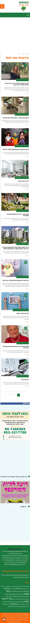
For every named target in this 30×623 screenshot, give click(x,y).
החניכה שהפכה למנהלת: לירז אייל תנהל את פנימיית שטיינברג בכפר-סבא (17, 84)
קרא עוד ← (26, 93)
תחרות (13, 606)
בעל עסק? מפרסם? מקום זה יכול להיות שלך (14, 477)
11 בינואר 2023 (25, 309)
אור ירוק (17, 586)
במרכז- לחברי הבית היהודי (20, 620)
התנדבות (22, 591)
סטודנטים (26, 599)
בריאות (18, 588)
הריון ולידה (13, 588)
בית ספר (3, 586)
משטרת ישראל (22, 596)
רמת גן (20, 618)
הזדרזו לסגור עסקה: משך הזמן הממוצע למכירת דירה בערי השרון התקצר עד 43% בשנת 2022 (15, 248)
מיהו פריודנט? (25, 379)
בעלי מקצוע (22, 588)
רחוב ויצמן (19, 604)
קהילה (14, 601)
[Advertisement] (15, 33)
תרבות (10, 606)
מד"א (14, 594)
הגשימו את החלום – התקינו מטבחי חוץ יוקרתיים (16, 118)
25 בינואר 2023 (25, 114)
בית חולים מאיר (8, 586)
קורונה (10, 601)
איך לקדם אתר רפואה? (22, 313)
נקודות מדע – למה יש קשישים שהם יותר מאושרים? (18, 214)
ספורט (23, 599)
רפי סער (14, 604)
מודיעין (18, 616)
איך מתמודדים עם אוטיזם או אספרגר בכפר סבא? (15, 280)
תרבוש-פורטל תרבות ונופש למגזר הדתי (15, 613)
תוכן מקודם (18, 114)
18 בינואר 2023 (25, 210)
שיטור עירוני (8, 604)
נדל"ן (14, 596)
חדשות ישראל (18, 622)
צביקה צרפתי (18, 601)
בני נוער (27, 588)
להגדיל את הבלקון (23, 181)
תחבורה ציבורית (19, 606)
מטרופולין (11, 594)
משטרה (27, 596)
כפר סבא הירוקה (20, 594)
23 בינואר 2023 (25, 177)
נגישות (17, 596)
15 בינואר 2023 (25, 243)
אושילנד (14, 586)
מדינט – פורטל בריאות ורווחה (11, 616)
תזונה (24, 606)
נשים (7, 596)
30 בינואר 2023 (25, 79)
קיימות (7, 601)
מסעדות (6, 594)
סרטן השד (19, 599)
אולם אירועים (22, 586)
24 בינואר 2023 (24, 145)
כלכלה (11, 591)
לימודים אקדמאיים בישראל (7, 620)
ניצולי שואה (10, 596)
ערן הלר (18, 79)
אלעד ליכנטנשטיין (17, 309)
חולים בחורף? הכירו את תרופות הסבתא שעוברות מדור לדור (16, 347)
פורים (22, 601)
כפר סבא (13, 622)
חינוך (14, 591)
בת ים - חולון (16, 618)
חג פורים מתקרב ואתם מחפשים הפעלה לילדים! (16, 149)
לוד (14, 620)
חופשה (18, 591)
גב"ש (12, 618)
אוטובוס (27, 586)
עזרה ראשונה (14, 599)
